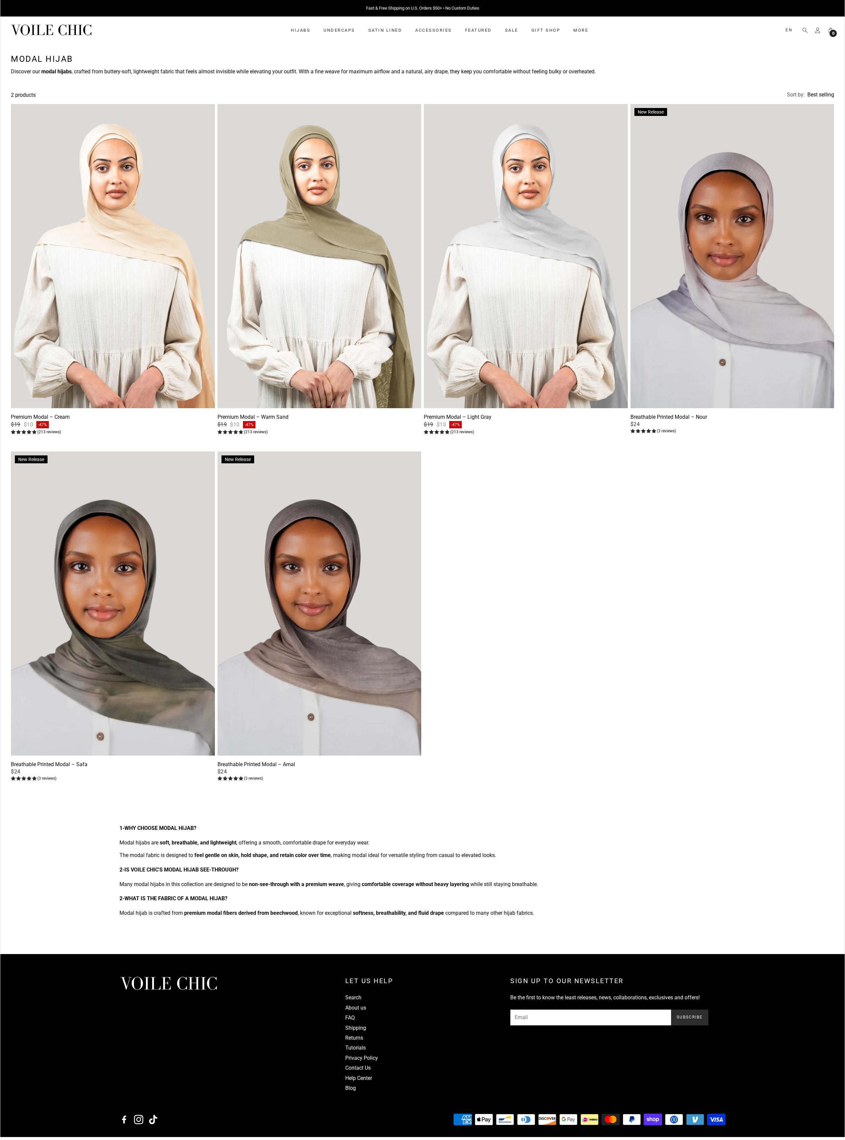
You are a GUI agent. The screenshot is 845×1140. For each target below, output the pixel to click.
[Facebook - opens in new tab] (124, 1122)
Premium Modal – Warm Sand (253, 420)
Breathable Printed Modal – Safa (49, 767)
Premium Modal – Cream (40, 420)
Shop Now (464, 9)
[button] (803, 33)
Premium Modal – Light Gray (457, 420)
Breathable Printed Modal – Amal (256, 767)
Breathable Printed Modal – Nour (668, 420)
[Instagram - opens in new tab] (138, 1122)
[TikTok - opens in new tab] (153, 1122)
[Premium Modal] (113, 259)
